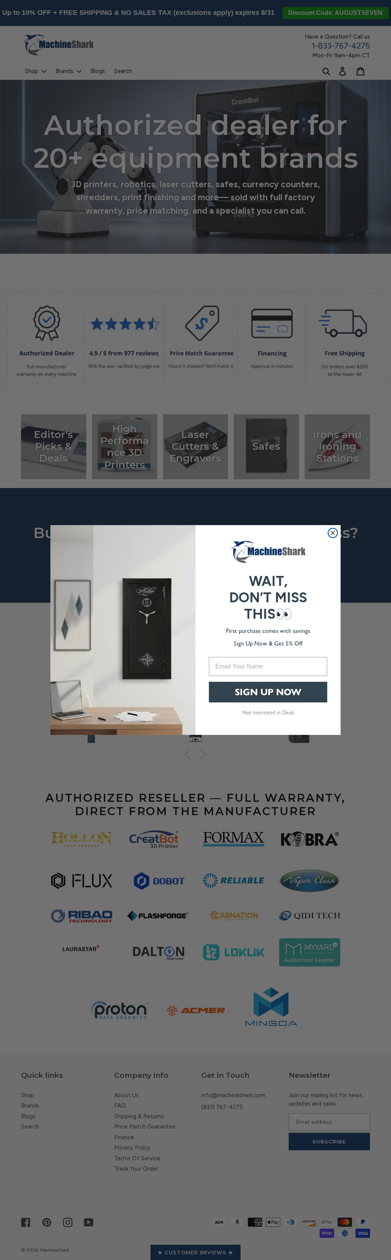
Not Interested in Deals (268, 712)
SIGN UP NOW (268, 692)
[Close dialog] (333, 533)
